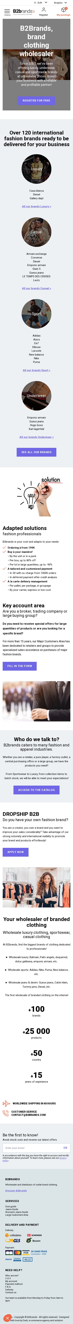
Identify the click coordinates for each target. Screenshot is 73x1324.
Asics (36, 339)
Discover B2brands (16, 1190)
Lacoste (36, 350)
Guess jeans (36, 272)
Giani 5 (36, 268)
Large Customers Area (16, 1215)
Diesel (36, 194)
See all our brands (36, 452)
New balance (36, 354)
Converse (36, 257)
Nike (36, 358)
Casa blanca (36, 190)
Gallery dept (36, 198)
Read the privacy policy (15, 1309)
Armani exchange (36, 253)
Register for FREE (36, 100)
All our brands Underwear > (36, 437)
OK (65, 1147)
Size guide (10, 1206)
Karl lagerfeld (36, 429)
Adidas (37, 335)
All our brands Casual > (36, 288)
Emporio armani (36, 265)
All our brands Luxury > (36, 206)
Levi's (36, 280)
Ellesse (36, 347)
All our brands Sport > (36, 370)
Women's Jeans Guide (16, 1212)
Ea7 (36, 343)
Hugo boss (36, 425)
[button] (41, 2)
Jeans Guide (11, 1209)
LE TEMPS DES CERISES (36, 276)
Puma (36, 362)
